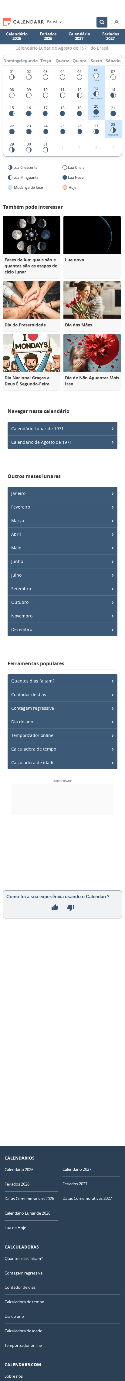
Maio (16, 548)
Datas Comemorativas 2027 (87, 1198)
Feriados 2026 (48, 36)
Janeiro (18, 493)
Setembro (21, 588)
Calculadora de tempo (33, 749)
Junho (17, 561)
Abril (16, 534)
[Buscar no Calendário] (101, 22)
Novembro (21, 616)
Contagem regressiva (32, 708)
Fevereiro (20, 507)
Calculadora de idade (33, 762)
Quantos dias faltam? (32, 681)
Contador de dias (28, 694)
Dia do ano (22, 722)
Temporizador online (32, 735)
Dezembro (21, 629)
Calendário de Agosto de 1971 (41, 442)
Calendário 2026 (17, 36)
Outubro (20, 602)
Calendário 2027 (79, 36)
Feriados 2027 (110, 36)
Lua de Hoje (15, 1227)
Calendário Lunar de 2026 (27, 1213)
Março (17, 520)
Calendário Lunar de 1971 (37, 428)
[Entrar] (116, 22)
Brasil (53, 22)
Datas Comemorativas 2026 (29, 1198)
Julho (16, 575)
